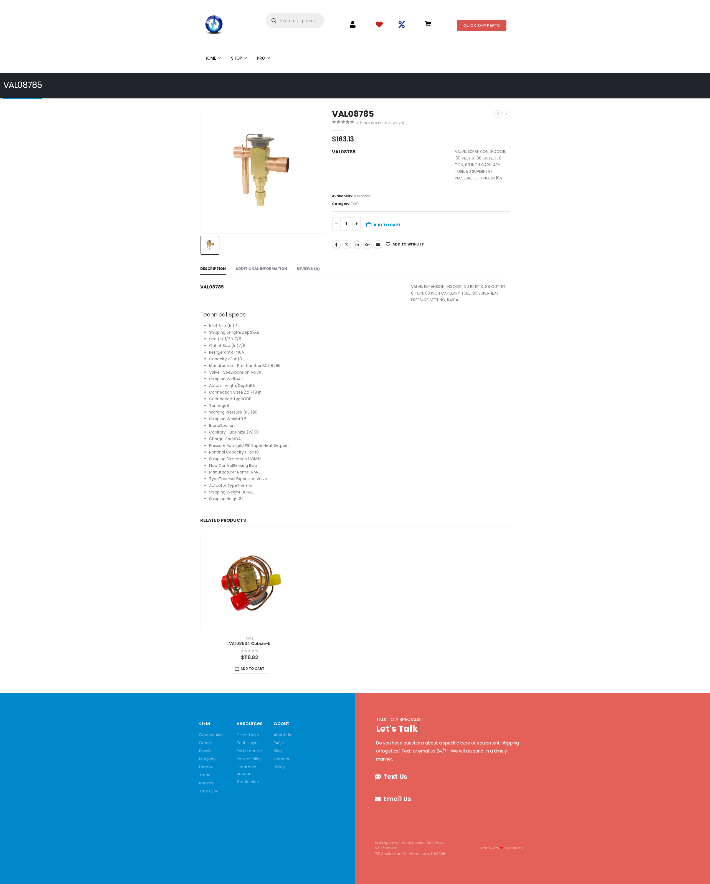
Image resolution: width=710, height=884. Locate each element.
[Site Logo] (214, 23)
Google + (367, 244)
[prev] (498, 114)
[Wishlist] (379, 25)
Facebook (336, 244)
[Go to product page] (250, 582)
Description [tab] (213, 268)
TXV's (355, 203)
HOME (210, 58)
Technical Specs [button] (223, 314)
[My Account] (353, 24)
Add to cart (387, 225)
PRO (261, 58)
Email (377, 244)
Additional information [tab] (261, 268)
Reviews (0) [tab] (308, 268)
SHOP (236, 58)
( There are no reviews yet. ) (382, 122)
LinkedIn (357, 244)
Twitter (346, 244)
